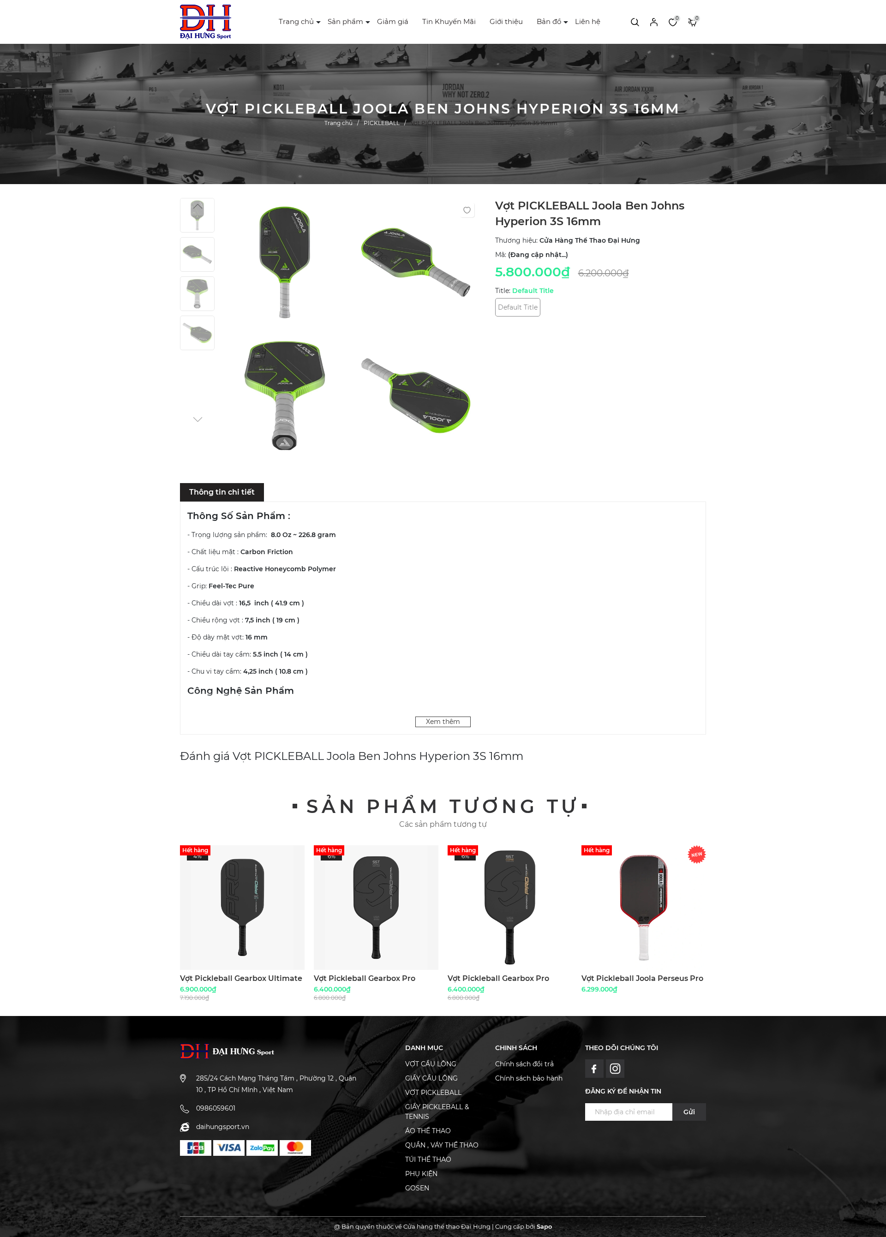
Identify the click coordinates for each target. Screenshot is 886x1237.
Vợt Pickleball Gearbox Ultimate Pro (241, 982)
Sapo (544, 1226)
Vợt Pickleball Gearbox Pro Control (364, 982)
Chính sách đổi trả (524, 1064)
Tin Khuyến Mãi (449, 21)
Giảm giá (392, 21)
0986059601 (215, 1108)
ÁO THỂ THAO (428, 1131)
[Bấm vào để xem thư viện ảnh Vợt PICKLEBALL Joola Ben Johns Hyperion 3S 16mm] (284, 264)
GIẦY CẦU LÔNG (431, 1078)
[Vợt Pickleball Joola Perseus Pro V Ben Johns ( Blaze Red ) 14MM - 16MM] (643, 907)
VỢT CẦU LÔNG (430, 1064)
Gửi (689, 1112)
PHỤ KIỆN (421, 1174)
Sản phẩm (345, 21)
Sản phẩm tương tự (443, 806)
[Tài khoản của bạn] (654, 22)
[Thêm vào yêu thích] (467, 210)
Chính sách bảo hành (529, 1078)
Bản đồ (549, 21)
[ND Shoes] (195, 1148)
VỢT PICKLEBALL (433, 1092)
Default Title (518, 307)
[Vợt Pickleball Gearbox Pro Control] (376, 907)
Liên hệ (587, 21)
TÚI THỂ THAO (428, 1159)
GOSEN (417, 1188)
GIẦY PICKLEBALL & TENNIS (437, 1112)
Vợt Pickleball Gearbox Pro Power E (498, 982)
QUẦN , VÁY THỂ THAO (442, 1145)
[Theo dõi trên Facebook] (595, 1068)
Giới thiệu (506, 21)
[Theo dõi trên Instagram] (615, 1068)
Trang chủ (296, 21)
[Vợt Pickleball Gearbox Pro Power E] (510, 907)
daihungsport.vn (222, 1127)
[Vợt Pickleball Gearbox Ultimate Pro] (242, 907)
